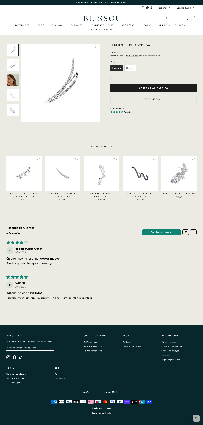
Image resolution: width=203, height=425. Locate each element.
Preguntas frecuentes (132, 346)
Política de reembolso (93, 350)
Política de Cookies (14, 382)
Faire (57, 374)
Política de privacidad (15, 378)
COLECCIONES (100, 29)
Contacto (127, 342)
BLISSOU (180, 25)
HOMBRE (162, 25)
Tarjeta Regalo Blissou (170, 359)
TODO (41, 25)
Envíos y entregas (168, 342)
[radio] (116, 68)
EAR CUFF (77, 25)
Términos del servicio (93, 346)
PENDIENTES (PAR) (102, 25)
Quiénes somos (90, 342)
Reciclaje (165, 355)
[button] (117, 112)
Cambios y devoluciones (171, 346)
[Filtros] (185, 232)
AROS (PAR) (129, 25)
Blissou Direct (60, 378)
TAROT (148, 25)
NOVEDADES (22, 25)
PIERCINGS (56, 25)
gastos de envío (133, 55)
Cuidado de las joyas (170, 350)
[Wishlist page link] (167, 18)
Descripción (153, 99)
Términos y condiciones (16, 374)
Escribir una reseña (161, 232)
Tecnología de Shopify (101, 413)
